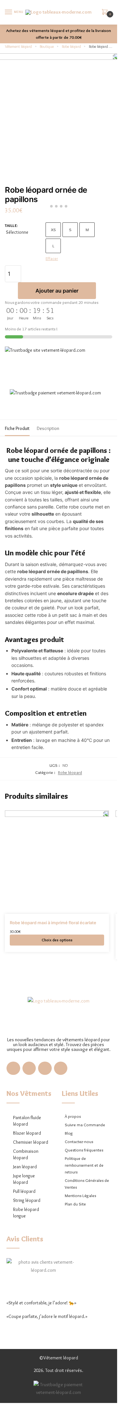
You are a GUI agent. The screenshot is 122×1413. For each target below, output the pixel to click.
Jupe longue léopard (24, 1179)
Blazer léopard (27, 1133)
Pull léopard (24, 1191)
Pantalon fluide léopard (27, 1121)
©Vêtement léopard (58, 1358)
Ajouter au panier (56, 290)
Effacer (52, 258)
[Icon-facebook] (13, 1068)
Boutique (47, 46)
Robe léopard (71, 46)
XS (53, 229)
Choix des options (57, 939)
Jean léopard (25, 1167)
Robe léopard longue (26, 1212)
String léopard (26, 1200)
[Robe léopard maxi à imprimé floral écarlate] (57, 862)
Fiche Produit (17, 428)
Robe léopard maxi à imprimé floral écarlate (53, 922)
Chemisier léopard (30, 1142)
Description (48, 428)
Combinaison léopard (25, 1154)
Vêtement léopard (18, 46)
